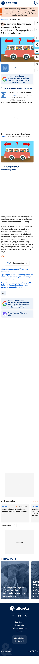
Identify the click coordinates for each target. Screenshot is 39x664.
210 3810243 (19, 641)
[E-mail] (37, 70)
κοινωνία (9, 558)
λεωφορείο (15, 95)
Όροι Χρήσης (19, 622)
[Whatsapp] (37, 64)
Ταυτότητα (19, 631)
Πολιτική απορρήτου (19, 628)
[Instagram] (19, 616)
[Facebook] (37, 38)
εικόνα (4, 136)
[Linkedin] (37, 51)
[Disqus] (19, 348)
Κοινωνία (4, 20)
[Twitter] (37, 44)
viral (3, 293)
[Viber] (37, 57)
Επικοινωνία (19, 625)
